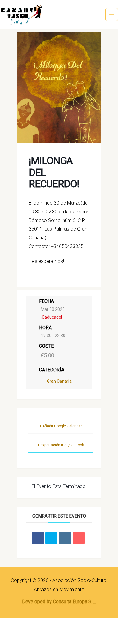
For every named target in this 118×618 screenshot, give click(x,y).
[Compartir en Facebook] (38, 538)
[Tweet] (51, 538)
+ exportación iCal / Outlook (61, 445)
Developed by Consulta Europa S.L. (59, 601)
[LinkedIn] (65, 538)
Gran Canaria (59, 381)
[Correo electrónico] (79, 538)
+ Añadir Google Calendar (60, 426)
